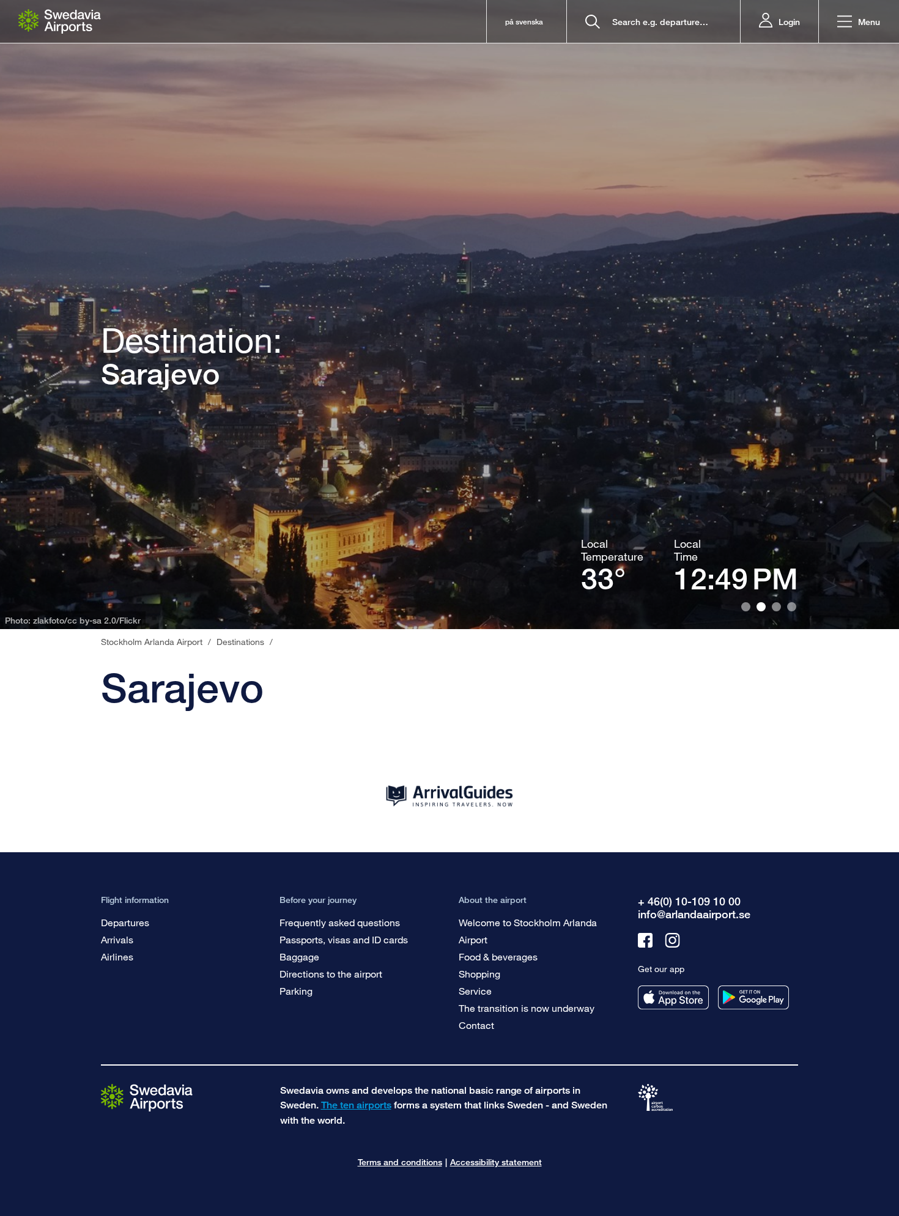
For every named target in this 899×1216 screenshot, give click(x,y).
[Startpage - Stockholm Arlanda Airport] (59, 21)
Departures (125, 922)
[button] (858, 21)
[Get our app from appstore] (673, 997)
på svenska (524, 21)
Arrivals (117, 939)
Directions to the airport (330, 973)
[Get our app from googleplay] (753, 997)
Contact (476, 1025)
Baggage (299, 956)
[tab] (745, 606)
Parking (296, 991)
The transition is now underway (526, 1008)
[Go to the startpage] (147, 1096)
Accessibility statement (496, 1162)
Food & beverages (498, 956)
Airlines (117, 956)
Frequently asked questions (339, 922)
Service (475, 991)
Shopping (479, 973)
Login (789, 22)
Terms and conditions (400, 1162)
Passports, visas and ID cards (343, 939)
